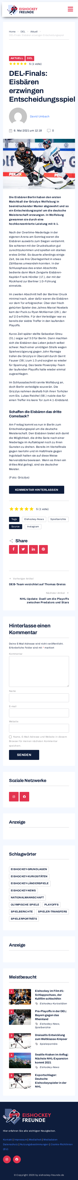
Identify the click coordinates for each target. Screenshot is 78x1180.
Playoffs (51, 904)
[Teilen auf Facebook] (13, 549)
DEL (23, 31)
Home (12, 31)
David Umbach (39, 116)
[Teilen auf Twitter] (23, 549)
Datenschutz (10, 1144)
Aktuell (34, 31)
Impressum (20, 1139)
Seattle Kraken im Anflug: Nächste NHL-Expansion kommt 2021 (52, 1058)
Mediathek (35, 1139)
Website (13, 721)
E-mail (13, 706)
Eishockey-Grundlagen (29, 869)
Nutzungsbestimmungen (34, 1144)
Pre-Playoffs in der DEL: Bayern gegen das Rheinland (51, 1015)
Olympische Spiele (25, 904)
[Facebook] (24, 796)
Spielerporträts (24, 918)
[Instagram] (14, 796)
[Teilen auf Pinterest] (43, 549)
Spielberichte (58, 519)
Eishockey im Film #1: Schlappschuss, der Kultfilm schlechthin (49, 994)
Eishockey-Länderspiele (30, 883)
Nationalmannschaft (27, 897)
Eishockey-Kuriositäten (29, 876)
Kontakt (7, 1139)
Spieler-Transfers (52, 911)
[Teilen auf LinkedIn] (33, 549)
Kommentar (16, 653)
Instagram (33, 526)
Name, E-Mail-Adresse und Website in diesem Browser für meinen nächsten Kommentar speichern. (38, 741)
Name (12, 691)
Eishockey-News (34, 519)
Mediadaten (50, 1139)
